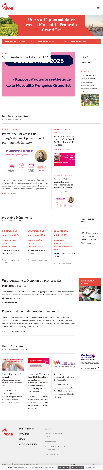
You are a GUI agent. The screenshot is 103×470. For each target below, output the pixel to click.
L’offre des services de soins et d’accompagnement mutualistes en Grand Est (12, 380)
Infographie (57, 149)
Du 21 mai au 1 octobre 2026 (61, 233)
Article (4, 193)
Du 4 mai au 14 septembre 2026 (10, 233)
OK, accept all (63, 467)
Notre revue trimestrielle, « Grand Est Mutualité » (64, 377)
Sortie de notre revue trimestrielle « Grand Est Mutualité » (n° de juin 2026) (64, 141)
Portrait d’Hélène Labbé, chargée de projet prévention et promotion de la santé (64, 184)
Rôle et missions (26, 429)
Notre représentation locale (13, 331)
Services (23, 439)
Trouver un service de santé (15, 41)
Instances (5, 53)
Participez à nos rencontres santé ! (89, 77)
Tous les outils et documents (13, 349)
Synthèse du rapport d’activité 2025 (26, 58)
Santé (56, 132)
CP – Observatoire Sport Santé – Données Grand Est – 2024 (89, 238)
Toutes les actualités (10, 119)
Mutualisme (6, 129)
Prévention (85, 71)
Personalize (90, 467)
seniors (14, 246)
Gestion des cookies (52, 454)
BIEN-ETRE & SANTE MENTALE (63, 246)
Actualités (24, 434)
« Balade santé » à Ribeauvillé (10, 252)
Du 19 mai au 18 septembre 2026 (36, 233)
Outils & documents (28, 444)
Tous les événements (10, 220)
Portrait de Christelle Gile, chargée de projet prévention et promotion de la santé (23, 138)
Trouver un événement (79, 41)
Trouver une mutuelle (46, 41)
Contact (48, 429)
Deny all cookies (77, 467)
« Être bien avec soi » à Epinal (64, 255)
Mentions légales (51, 441)
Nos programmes (8, 303)
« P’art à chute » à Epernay (36, 252)
